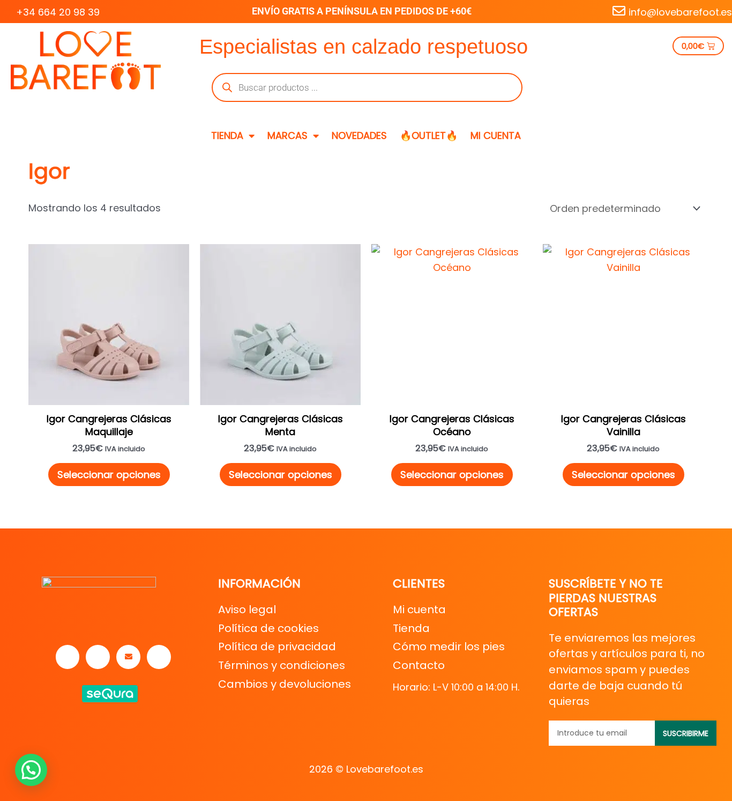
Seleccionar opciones (109, 474)
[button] (31, 770)
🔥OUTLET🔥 (429, 135)
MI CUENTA (495, 135)
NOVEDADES (359, 135)
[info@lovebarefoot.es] (619, 10)
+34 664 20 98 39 (58, 12)
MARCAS (287, 135)
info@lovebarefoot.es (680, 12)
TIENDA (227, 135)
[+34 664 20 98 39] (6, 10)
